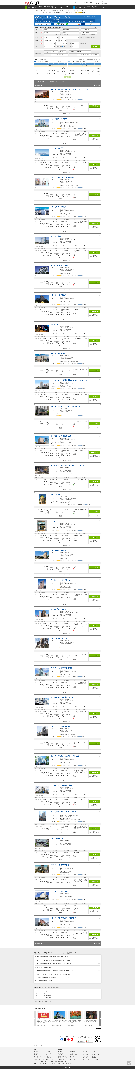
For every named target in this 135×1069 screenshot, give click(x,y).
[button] (50, 59)
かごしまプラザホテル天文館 (60, 609)
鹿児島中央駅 (66, 29)
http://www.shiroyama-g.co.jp (65, 97)
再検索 (95, 46)
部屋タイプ (37, 46)
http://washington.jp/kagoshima (66, 587)
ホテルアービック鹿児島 (58, 550)
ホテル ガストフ (56, 521)
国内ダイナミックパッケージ (39, 1056)
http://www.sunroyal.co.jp (65, 273)
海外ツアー (60, 1054)
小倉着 (49, 997)
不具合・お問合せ (86, 1056)
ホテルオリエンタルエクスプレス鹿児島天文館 (65, 406)
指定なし (65, 46)
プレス (93, 1051)
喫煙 (61, 46)
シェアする (99, 89)
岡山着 (49, 995)
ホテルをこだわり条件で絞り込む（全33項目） (88, 54)
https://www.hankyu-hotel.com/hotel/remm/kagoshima (70, 332)
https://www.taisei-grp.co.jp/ (65, 502)
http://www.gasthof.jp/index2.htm (66, 529)
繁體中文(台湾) (53, 1061)
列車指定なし (50, 65)
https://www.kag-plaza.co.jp (65, 617)
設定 (67, 77)
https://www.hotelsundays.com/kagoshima (68, 214)
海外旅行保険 (72, 1051)
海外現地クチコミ (73, 1056)
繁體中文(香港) (60, 1061)
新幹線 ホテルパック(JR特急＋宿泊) (52, 17)
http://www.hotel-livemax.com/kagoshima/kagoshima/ (70, 819)
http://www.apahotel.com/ (65, 872)
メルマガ (91, 2)
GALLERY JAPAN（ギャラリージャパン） (48, 1063)
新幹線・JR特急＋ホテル (39, 1059)
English (41, 1061)
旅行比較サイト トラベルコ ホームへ (40, 1045)
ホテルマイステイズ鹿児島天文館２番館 (63, 918)
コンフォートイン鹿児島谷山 (60, 891)
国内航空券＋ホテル (38, 1057)
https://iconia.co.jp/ (63, 156)
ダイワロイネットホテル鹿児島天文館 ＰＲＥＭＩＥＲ (68, 465)
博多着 (45, 997)
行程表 (60, 110)
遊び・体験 (48, 1051)
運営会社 (94, 1056)
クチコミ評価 (72, 51)
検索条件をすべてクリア (96, 27)
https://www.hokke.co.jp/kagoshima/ (67, 302)
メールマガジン (86, 1059)
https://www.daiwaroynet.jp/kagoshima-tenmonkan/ (70, 473)
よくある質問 (85, 2)
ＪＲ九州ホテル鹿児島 (58, 353)
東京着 (45, 991)
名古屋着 (46, 993)
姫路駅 (64, 32)
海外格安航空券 (61, 1053)
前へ (35, 1018)
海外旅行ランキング (74, 1057)
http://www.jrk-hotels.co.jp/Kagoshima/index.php (69, 361)
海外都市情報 (72, 1059)
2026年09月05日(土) (85, 29)
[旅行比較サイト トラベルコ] (34, 10)
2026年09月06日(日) (85, 32)
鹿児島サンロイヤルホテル (59, 265)
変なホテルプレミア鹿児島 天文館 (62, 697)
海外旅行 (60, 1049)
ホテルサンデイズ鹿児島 (58, 207)
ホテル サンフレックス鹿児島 (60, 726)
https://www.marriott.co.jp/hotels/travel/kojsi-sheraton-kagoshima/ (72, 244)
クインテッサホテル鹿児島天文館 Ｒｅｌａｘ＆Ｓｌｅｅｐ (70, 380)
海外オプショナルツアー (63, 1057)
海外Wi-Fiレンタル (61, 1059)
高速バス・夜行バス (49, 1053)
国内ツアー (36, 1054)
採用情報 (94, 1057)
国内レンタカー (48, 1054)
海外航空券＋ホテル (62, 1056)
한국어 (66, 1061)
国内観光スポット (49, 1057)
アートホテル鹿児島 (57, 148)
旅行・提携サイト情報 (96, 1053)
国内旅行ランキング (49, 1059)
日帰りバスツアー (49, 1056)
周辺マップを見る (64, 94)
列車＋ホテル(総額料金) (46, 52)
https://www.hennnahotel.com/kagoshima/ (68, 705)
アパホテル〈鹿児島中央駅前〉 (60, 865)
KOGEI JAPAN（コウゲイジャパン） (65, 1063)
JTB (48, 107)
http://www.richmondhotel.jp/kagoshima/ (67, 443)
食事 (70, 46)
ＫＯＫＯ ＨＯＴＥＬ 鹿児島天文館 (63, 177)
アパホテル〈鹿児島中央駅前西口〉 (62, 668)
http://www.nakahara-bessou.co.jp (66, 763)
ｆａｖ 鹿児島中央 (57, 838)
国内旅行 (35, 1049)
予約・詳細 (94, 106)
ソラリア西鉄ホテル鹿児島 (59, 119)
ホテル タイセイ (56, 494)
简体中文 (46, 1061)
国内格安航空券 (37, 1053)
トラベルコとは (78, 2)
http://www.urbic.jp (63, 558)
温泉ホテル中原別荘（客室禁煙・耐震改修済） (65, 756)
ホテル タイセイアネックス (60, 638)
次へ (99, 85)
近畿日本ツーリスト (45, 136)
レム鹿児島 (54, 324)
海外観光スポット (73, 1053)
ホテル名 (45, 54)
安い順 (39, 81)
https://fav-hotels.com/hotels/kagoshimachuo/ (68, 846)
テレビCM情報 (95, 1059)
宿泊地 (36, 37)
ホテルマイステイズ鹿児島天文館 (61, 785)
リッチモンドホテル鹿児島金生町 (61, 436)
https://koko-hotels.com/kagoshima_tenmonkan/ (69, 185)
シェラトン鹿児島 (56, 236)
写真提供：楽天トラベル (39, 99)
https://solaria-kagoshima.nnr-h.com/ (67, 126)
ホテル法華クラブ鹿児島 (58, 295)
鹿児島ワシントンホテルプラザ (60, 580)
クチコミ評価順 (61, 81)
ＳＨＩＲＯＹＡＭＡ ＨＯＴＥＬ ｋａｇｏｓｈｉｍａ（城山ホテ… (72, 89)
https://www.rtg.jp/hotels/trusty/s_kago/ (67, 734)
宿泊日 (36, 40)
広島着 (45, 995)
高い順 (43, 81)
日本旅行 (47, 195)
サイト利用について (87, 1053)
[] (89, 12)
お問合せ (97, 3)
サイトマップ (85, 1051)
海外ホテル (60, 1051)
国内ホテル (36, 1051)
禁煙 (58, 46)
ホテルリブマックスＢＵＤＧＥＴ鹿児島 (63, 812)
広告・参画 (85, 1057)
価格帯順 (52, 81)
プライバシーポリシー (96, 1054)
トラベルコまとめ (73, 1054)
